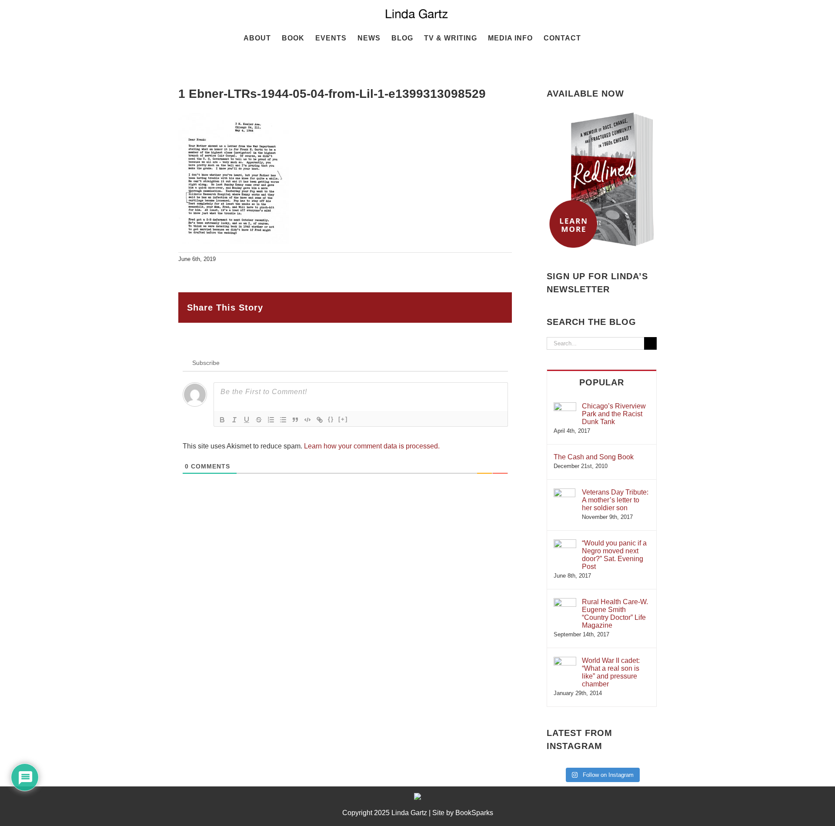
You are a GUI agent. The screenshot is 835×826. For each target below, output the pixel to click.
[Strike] (259, 420)
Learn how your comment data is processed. (372, 446)
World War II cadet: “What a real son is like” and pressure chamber (611, 672)
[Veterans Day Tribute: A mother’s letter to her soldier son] (564, 492)
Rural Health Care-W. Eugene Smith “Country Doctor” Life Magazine (615, 613)
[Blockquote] (295, 420)
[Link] (320, 420)
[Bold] (222, 420)
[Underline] (246, 420)
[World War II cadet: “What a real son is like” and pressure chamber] (565, 661)
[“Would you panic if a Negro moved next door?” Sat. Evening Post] (565, 543)
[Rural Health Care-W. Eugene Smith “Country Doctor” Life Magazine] (565, 602)
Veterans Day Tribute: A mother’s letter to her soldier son (615, 500)
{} (331, 419)
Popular (601, 382)
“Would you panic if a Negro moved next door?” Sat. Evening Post (614, 554)
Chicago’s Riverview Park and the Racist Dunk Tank (614, 413)
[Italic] (234, 420)
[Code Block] (307, 420)
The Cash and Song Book (594, 457)
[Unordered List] (283, 420)
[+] (343, 419)
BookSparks (474, 812)
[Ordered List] (271, 420)
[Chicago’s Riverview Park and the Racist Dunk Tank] (565, 406)
